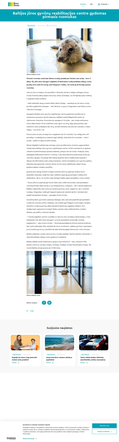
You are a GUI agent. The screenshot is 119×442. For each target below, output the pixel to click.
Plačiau (14, 362)
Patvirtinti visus (104, 425)
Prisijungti (104, 4)
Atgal (32, 311)
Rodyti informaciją (28, 438)
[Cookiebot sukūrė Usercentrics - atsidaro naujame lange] (11, 438)
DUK (91, 4)
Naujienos (83, 4)
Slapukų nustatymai (103, 431)
